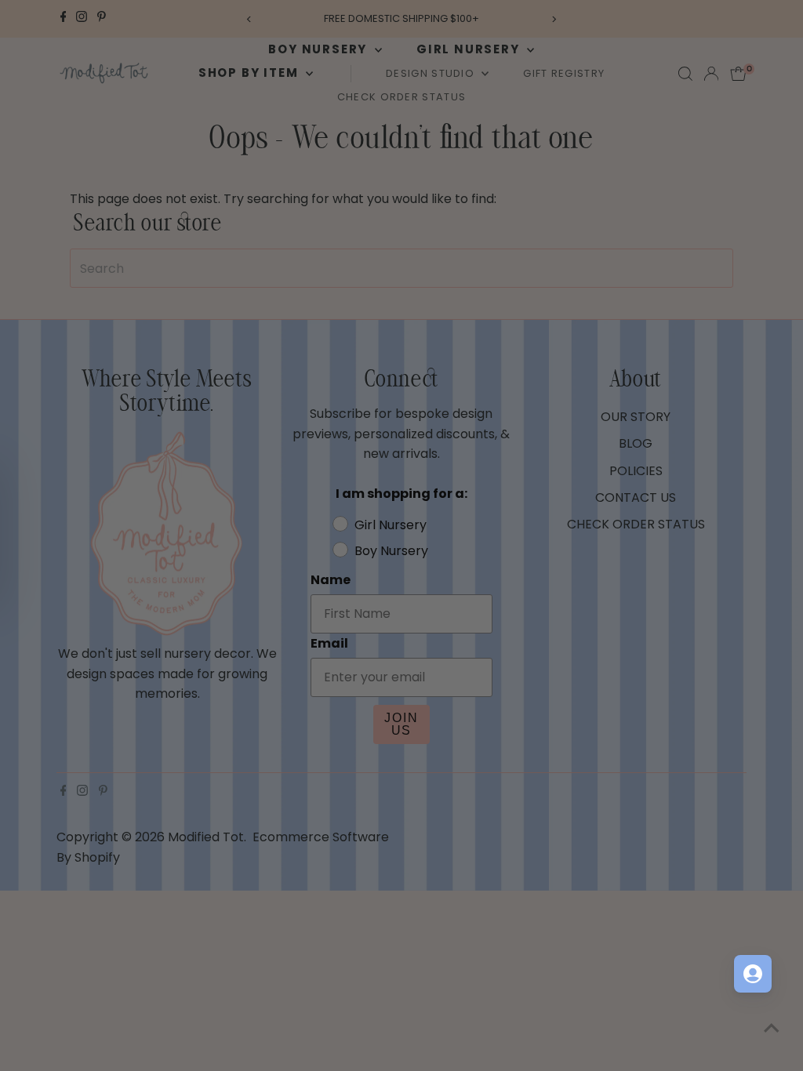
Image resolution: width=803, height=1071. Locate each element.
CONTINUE (554, 703)
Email (433, 536)
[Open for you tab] (753, 974)
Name (435, 461)
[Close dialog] (687, 329)
